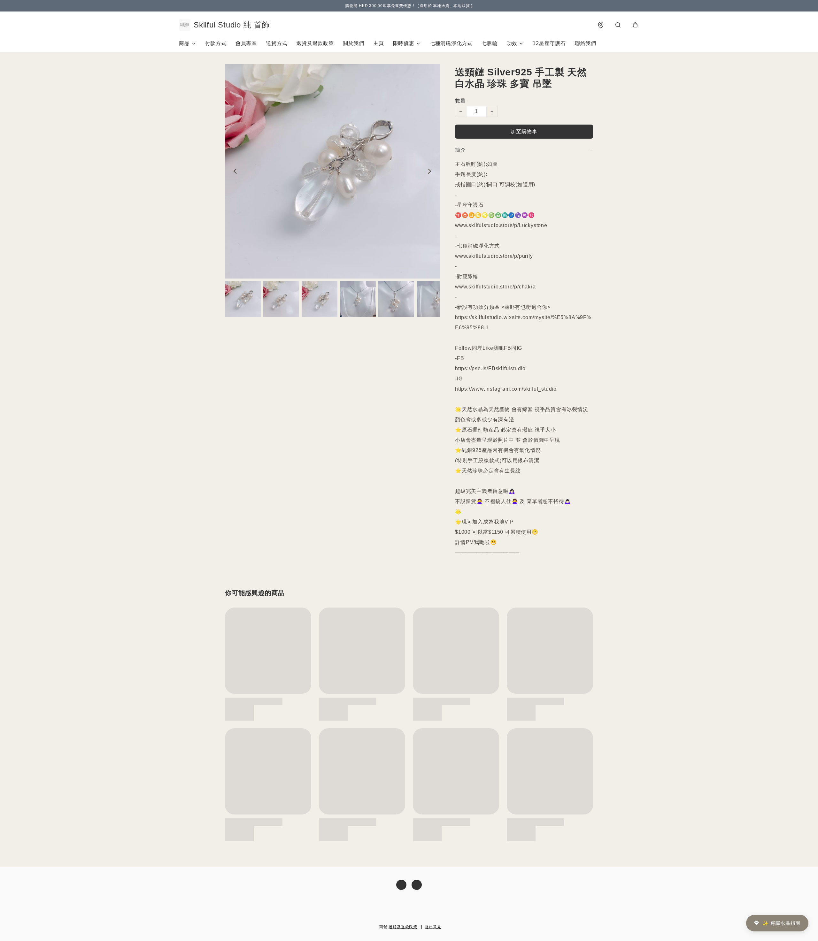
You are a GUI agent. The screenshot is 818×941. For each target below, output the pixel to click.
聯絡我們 (585, 43)
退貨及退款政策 (315, 43)
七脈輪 (490, 43)
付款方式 (216, 43)
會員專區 (246, 43)
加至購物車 (524, 131)
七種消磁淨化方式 (451, 43)
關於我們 (353, 43)
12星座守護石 (549, 43)
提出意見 (433, 927)
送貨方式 (276, 43)
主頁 (378, 43)
